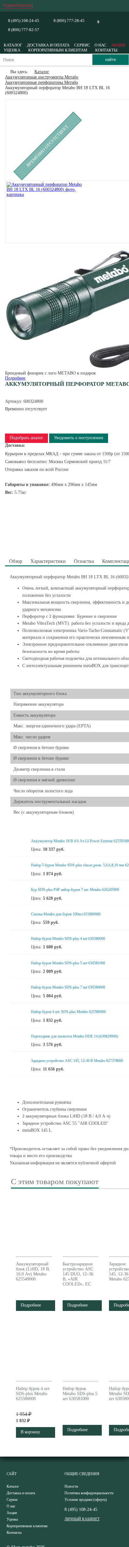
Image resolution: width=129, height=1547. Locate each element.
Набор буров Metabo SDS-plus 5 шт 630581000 (68, 963)
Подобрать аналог (26, 437)
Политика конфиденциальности (88, 1493)
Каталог (13, 45)
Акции (118, 45)
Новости (71, 1486)
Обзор (15, 561)
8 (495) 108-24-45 (23, 20)
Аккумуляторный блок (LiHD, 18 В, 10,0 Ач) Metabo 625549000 (33, 1271)
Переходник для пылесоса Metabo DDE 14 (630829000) (74, 1036)
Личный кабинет (82, 1519)
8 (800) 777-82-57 (23, 29)
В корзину (30, 1432)
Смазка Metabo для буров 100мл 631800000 (66, 914)
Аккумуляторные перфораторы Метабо (41, 82)
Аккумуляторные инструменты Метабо (41, 77)
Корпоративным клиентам (57, 50)
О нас (100, 45)
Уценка (12, 50)
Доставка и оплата (48, 45)
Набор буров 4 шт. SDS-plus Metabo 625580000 (68, 1012)
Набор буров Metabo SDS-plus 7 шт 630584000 (68, 987)
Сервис (82, 45)
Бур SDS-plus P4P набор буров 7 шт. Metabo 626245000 (75, 889)
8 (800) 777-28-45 (69, 20)
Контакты (106, 50)
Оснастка (84, 561)
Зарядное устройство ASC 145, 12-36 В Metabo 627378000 (77, 1061)
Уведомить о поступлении (78, 437)
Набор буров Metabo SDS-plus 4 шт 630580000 (68, 938)
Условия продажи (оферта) (85, 1499)
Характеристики (48, 561)
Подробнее (15, 378)
